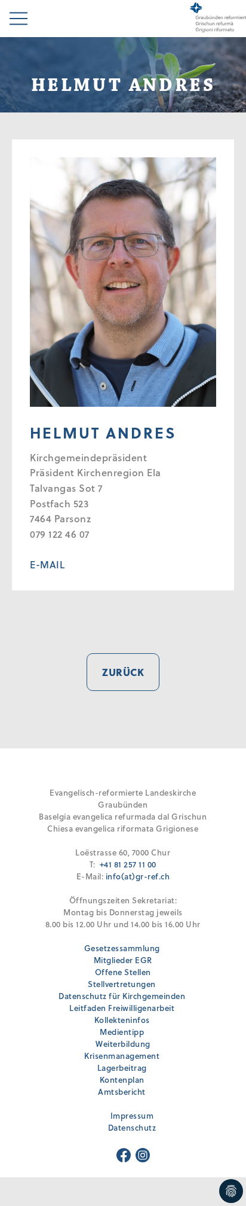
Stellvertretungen (122, 983)
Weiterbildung (123, 1043)
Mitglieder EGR (123, 960)
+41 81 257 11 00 (128, 864)
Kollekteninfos (122, 1019)
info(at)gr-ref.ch (138, 876)
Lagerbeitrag (122, 1067)
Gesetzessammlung (122, 948)
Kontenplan (122, 1079)
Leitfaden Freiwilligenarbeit (121, 1007)
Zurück (123, 672)
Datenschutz (132, 1127)
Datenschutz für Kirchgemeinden (122, 995)
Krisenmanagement (121, 1055)
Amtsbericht (122, 1091)
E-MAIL (47, 564)
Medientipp (122, 1031)
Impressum (132, 1115)
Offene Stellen (123, 971)
